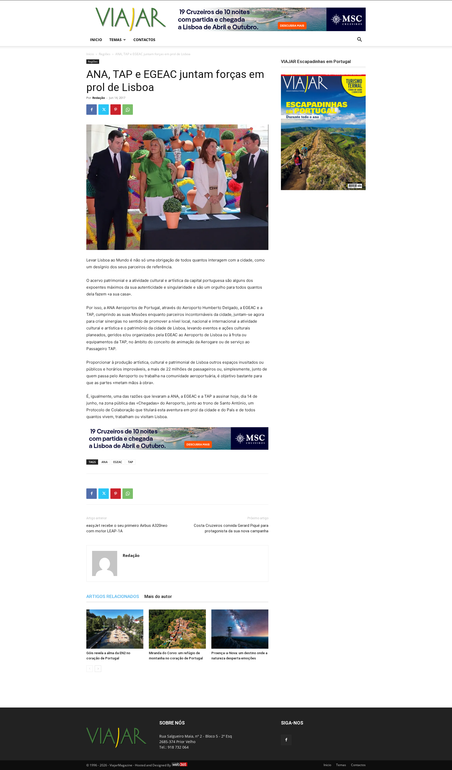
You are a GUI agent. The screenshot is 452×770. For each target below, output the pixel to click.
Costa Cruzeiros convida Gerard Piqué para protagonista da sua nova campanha (231, 528)
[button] (359, 40)
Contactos (144, 39)
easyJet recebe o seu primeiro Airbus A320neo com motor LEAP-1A (126, 528)
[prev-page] (89, 668)
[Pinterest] (115, 109)
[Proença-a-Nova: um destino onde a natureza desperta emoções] (239, 629)
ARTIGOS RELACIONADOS (112, 596)
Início (90, 54)
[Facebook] (91, 109)
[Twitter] (103, 109)
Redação (98, 98)
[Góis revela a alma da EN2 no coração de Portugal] (114, 629)
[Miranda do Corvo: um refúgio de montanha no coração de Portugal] (177, 629)
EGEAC (117, 462)
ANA (104, 462)
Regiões (104, 54)
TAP (130, 462)
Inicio (96, 39)
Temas (115, 39)
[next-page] (98, 668)
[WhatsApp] (127, 109)
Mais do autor (158, 596)
